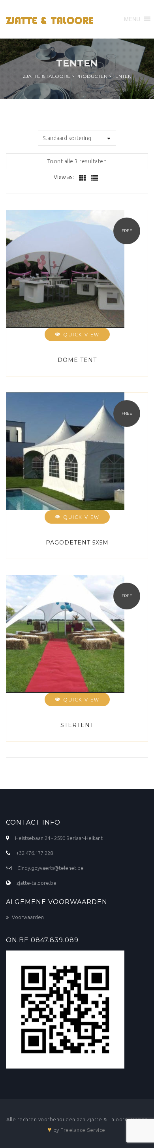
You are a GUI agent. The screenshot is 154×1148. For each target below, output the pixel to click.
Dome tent (77, 360)
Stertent (77, 725)
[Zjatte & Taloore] (52, 19)
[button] (132, 19)
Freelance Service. (83, 1130)
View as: (64, 177)
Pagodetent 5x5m (77, 542)
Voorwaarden (28, 917)
